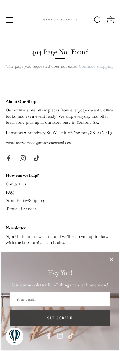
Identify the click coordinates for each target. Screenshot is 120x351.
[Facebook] (49, 335)
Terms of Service (21, 208)
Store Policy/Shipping (25, 200)
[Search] (97, 20)
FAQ (10, 192)
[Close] (111, 259)
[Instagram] (60, 335)
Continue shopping (96, 66)
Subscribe (60, 318)
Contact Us (16, 184)
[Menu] (9, 19)
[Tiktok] (71, 335)
